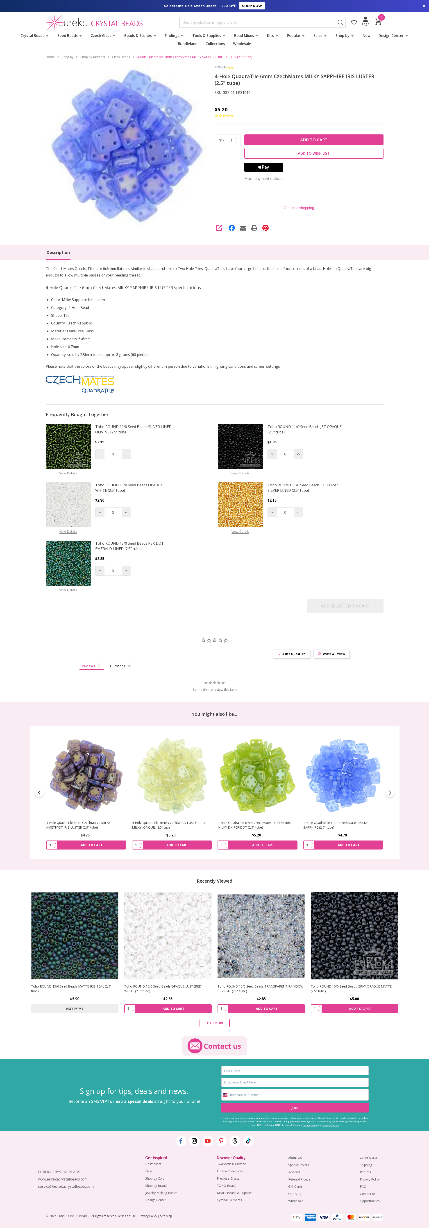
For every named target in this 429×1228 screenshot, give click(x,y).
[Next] (390, 792)
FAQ (363, 1186)
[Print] (254, 228)
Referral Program (300, 1179)
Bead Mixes (244, 35)
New (366, 35)
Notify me (74, 1008)
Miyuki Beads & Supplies (234, 1193)
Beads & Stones (138, 35)
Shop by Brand (156, 1185)
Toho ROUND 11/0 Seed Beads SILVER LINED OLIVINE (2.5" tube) (133, 429)
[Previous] (39, 792)
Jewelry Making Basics (161, 1193)
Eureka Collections (230, 1171)
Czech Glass (101, 35)
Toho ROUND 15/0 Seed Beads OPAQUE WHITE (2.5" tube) (129, 488)
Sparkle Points (298, 1165)
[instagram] (194, 1140)
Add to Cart (313, 140)
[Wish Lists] (354, 22)
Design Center (391, 35)
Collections (215, 43)
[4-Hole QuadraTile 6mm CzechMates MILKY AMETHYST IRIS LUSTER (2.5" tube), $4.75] (86, 776)
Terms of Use (127, 1216)
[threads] (234, 1140)
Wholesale (242, 43)
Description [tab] (58, 252)
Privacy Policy (310, 1125)
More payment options (263, 178)
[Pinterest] (265, 228)
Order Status (369, 1157)
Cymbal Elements (229, 1200)
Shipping (366, 1165)
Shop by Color (155, 1178)
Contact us (368, 1194)
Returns (365, 1172)
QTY (222, 140)
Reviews (294, 1172)
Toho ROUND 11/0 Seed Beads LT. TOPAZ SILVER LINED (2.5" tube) (303, 488)
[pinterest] (221, 1140)
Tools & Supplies (206, 35)
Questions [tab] (117, 666)
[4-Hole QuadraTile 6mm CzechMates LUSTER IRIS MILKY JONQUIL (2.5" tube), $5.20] (172, 776)
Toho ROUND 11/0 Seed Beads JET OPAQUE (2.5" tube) (305, 429)
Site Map (165, 1216)
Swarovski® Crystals (232, 1164)
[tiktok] (248, 1140)
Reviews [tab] (88, 666)
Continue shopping (299, 208)
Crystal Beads (32, 35)
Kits (270, 35)
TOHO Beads (226, 1185)
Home (50, 57)
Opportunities (370, 1201)
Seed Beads (67, 35)
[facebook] (180, 1140)
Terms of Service (330, 1125)
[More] (47, 35)
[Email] (243, 228)
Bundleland (187, 43)
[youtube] (207, 1140)
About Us (295, 1157)
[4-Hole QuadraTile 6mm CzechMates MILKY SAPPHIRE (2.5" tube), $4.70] (343, 776)
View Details (68, 473)
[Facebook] (232, 228)
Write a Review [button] (334, 654)
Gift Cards (295, 1186)
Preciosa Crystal (228, 1178)
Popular (293, 35)
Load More (214, 1023)
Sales (317, 35)
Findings (172, 35)
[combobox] (257, 22)
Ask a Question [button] (293, 654)
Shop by (343, 35)
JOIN (295, 1107)
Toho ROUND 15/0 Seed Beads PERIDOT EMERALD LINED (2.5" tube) (129, 546)
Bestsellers (153, 1164)
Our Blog (294, 1194)
